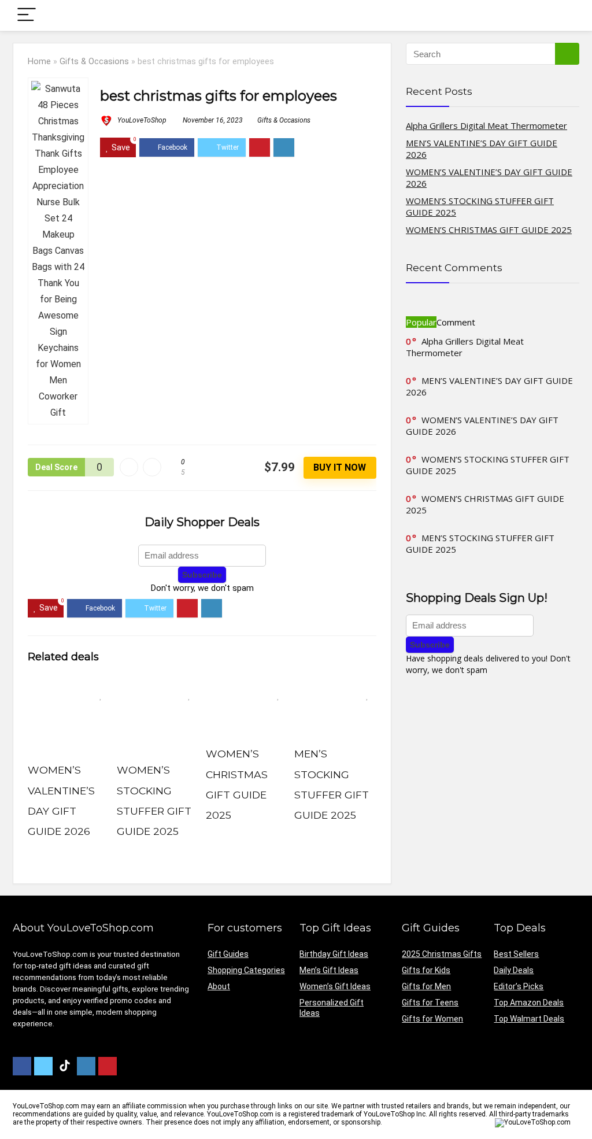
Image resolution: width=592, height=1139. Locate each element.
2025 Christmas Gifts (442, 954)
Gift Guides (228, 954)
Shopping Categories (246, 970)
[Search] (561, 15)
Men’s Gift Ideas (328, 970)
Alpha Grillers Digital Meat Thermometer (486, 125)
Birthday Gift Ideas (333, 954)
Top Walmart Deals (529, 1018)
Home (39, 61)
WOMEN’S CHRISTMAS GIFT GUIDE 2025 (489, 229)
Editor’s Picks (518, 986)
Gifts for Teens (430, 1002)
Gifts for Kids (426, 970)
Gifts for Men (426, 986)
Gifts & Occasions (94, 61)
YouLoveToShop (141, 120)
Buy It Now (339, 467)
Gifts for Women (432, 1018)
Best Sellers (516, 954)
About (219, 986)
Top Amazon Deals (529, 1002)
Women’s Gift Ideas (335, 986)
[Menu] (26, 15)
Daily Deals (514, 970)
